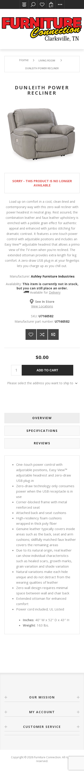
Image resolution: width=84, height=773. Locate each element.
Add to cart (47, 370)
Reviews (42, 443)
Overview (42, 418)
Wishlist (42, 4)
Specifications (42, 430)
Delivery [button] (54, 292)
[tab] (42, 418)
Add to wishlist (31, 334)
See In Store (44, 301)
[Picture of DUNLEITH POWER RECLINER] (42, 163)
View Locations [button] (42, 306)
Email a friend (53, 334)
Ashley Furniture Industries (53, 276)
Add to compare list (42, 334)
